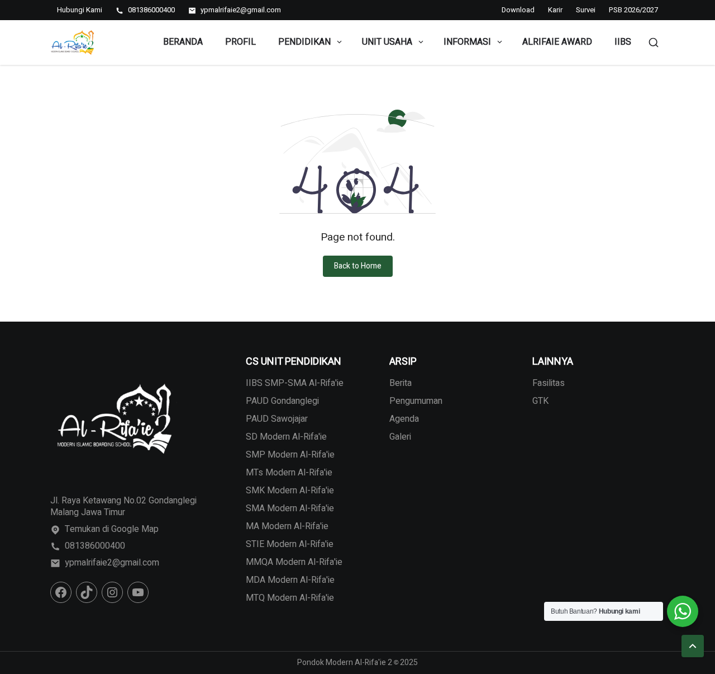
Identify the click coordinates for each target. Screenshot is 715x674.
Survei (585, 9)
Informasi (467, 42)
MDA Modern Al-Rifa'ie (290, 580)
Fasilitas (548, 383)
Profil (240, 42)
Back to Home (358, 266)
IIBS (622, 42)
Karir (555, 9)
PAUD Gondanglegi (282, 401)
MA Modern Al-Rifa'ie (287, 526)
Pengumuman (415, 401)
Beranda (183, 42)
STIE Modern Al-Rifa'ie (289, 544)
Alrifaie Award (557, 42)
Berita (400, 383)
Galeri (400, 437)
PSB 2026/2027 (633, 9)
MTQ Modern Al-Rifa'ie (290, 598)
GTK (540, 401)
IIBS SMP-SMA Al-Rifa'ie (295, 383)
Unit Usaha (387, 42)
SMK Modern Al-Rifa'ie (290, 490)
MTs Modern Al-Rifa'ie (289, 472)
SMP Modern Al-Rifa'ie (290, 454)
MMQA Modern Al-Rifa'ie (294, 562)
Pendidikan (304, 42)
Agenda (404, 419)
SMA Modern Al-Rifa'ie (290, 508)
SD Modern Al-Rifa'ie (286, 437)
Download (518, 9)
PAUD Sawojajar (277, 419)
